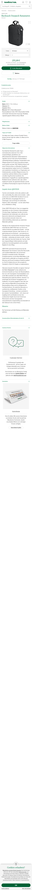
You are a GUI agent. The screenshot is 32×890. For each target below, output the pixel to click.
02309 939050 (19, 373)
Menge (7, 55)
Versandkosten (22, 62)
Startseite (4, 10)
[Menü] (2, 2)
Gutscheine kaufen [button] (16, 427)
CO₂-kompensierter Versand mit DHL (16, 64)
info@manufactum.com (20, 375)
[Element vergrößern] (29, 44)
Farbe (7, 50)
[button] (29, 22)
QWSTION (15, 128)
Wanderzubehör (11, 10)
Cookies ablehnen (5, 888)
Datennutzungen (22, 872)
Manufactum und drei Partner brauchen (12, 870)
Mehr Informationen (26, 888)
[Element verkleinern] (27, 44)
